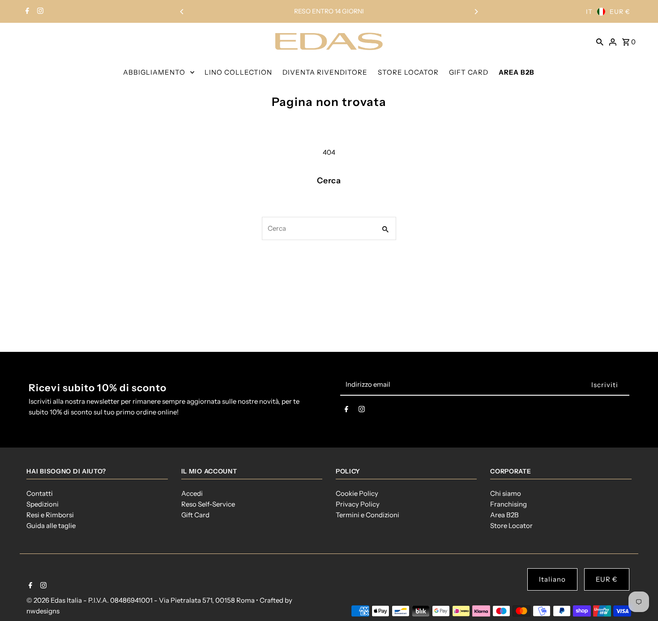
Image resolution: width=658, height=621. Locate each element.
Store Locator (511, 525)
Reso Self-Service (208, 504)
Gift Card (195, 515)
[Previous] (182, 11)
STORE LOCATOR (408, 72)
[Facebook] (26, 12)
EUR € (620, 12)
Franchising (508, 504)
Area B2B (504, 515)
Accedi (192, 493)
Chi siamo (505, 493)
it (589, 12)
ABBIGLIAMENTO (154, 72)
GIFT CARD (468, 72)
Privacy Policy (358, 504)
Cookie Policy (357, 493)
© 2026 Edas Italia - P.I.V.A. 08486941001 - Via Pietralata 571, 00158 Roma (141, 600)
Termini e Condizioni (367, 515)
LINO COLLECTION (238, 72)
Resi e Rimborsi (50, 515)
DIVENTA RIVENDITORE (324, 72)
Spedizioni (42, 504)
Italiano (552, 579)
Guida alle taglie (51, 525)
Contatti (39, 493)
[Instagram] (39, 12)
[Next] (476, 11)
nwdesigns (43, 611)
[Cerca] (600, 41)
